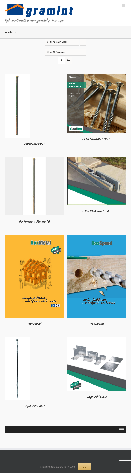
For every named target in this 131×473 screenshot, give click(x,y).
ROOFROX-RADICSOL (96, 211)
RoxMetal (34, 323)
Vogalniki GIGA (96, 396)
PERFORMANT (34, 143)
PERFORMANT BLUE (96, 139)
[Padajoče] (83, 42)
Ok (84, 466)
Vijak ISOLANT (34, 406)
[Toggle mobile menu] (124, 5)
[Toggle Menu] (121, 429)
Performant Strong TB (34, 221)
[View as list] (68, 60)
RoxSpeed (97, 323)
